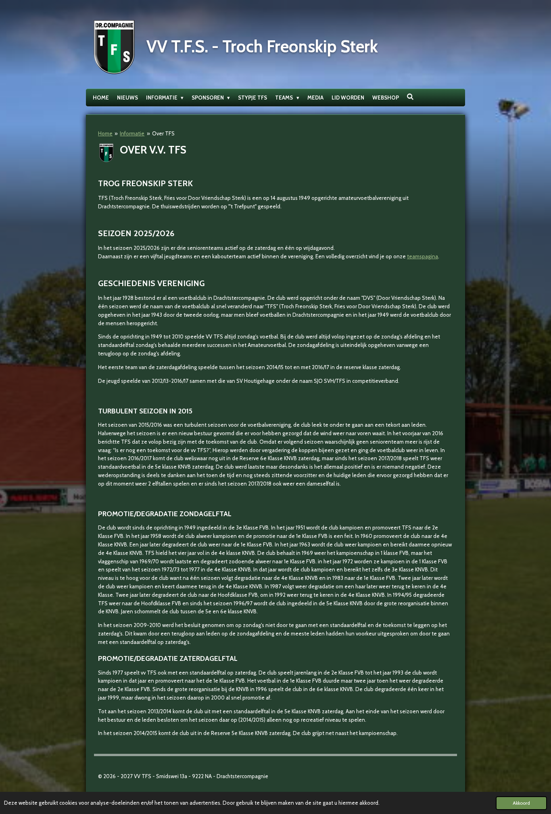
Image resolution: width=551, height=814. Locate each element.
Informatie (132, 133)
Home (105, 133)
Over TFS (163, 133)
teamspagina (422, 256)
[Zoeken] (410, 97)
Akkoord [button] (521, 803)
